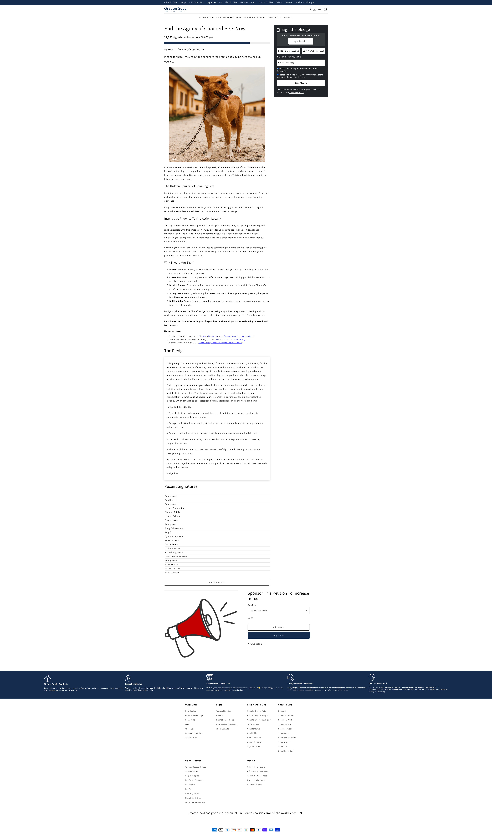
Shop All (282, 711)
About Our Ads (222, 728)
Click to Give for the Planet (259, 719)
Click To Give (170, 2)
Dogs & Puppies (192, 775)
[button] (310, 9)
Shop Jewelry (284, 742)
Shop (183, 2)
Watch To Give (266, 2)
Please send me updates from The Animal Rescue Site (297, 69)
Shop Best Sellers (286, 715)
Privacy (219, 715)
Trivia (279, 2)
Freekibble (252, 733)
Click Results (191, 737)
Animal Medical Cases (257, 775)
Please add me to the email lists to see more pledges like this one (300, 76)
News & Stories (247, 2)
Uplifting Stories (192, 793)
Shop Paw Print (285, 719)
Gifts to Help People (256, 767)
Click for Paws (253, 728)
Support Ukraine (254, 784)
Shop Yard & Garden (287, 737)
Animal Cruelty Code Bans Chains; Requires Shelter (220, 342)
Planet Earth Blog (193, 798)
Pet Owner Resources (194, 780)
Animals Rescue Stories (195, 767)
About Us (189, 728)
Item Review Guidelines (227, 724)
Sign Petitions (214, 2)
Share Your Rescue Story (196, 802)
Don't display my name (290, 56)
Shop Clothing (284, 724)
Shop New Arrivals (286, 751)
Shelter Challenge (304, 2)
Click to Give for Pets (256, 711)
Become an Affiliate (194, 733)
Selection (252, 605)
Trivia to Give (253, 724)
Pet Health (190, 784)
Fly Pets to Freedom (256, 780)
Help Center (190, 711)
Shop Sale (282, 746)
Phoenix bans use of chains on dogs (231, 339)
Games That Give (254, 742)
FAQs (187, 724)
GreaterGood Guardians (299, 36)
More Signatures (217, 582)
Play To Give (231, 2)
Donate (288, 2)
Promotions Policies (225, 719)
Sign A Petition (253, 746)
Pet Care (189, 789)
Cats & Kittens (191, 771)
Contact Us (190, 719)
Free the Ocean (254, 737)
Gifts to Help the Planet (257, 771)
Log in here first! (301, 41)
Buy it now (278, 635)
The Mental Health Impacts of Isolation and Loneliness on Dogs (226, 336)
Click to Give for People (257, 715)
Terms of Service (296, 92)
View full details (255, 643)
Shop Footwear (285, 728)
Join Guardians (196, 2)
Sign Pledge (301, 83)
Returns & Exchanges (194, 715)
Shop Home (283, 733)
